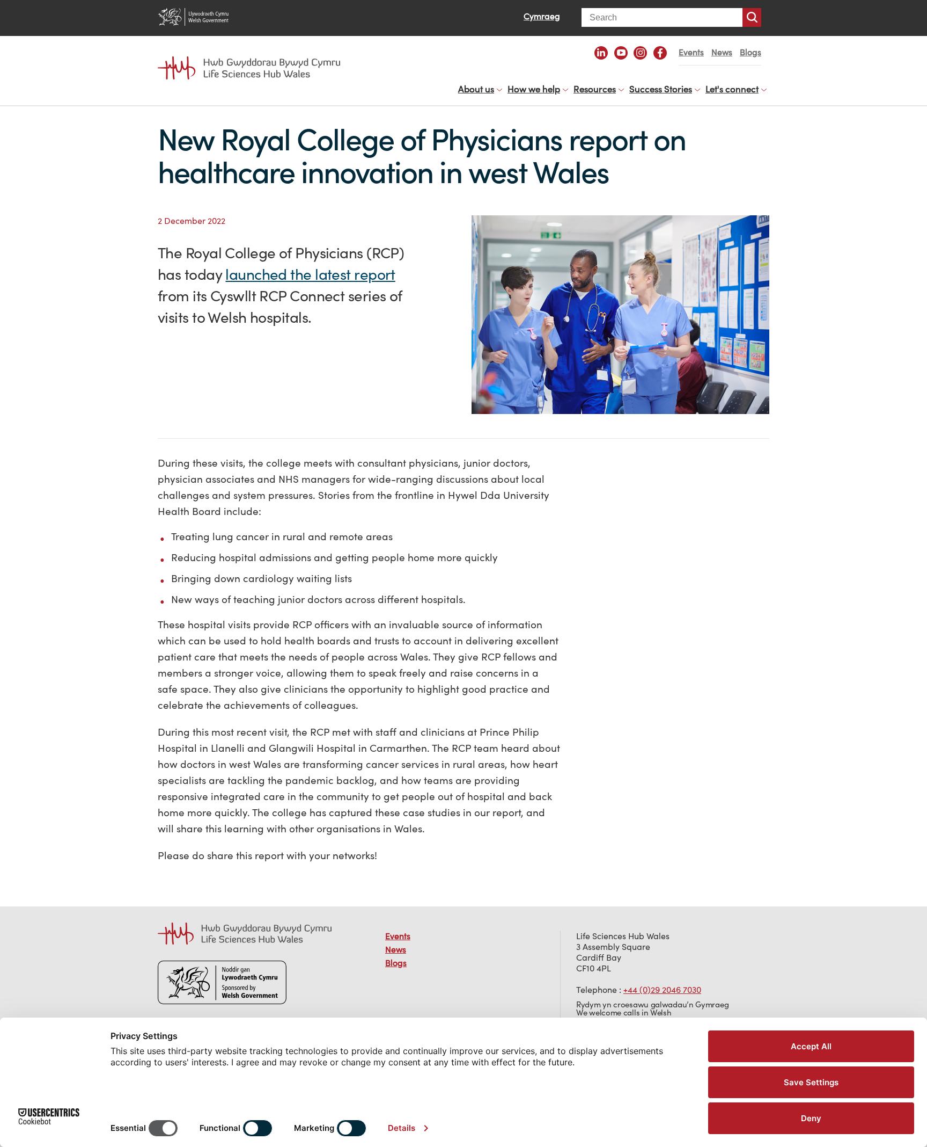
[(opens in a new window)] (601, 53)
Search (751, 17)
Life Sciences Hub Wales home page (254, 58)
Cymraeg (542, 16)
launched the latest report (310, 274)
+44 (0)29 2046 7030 (662, 989)
